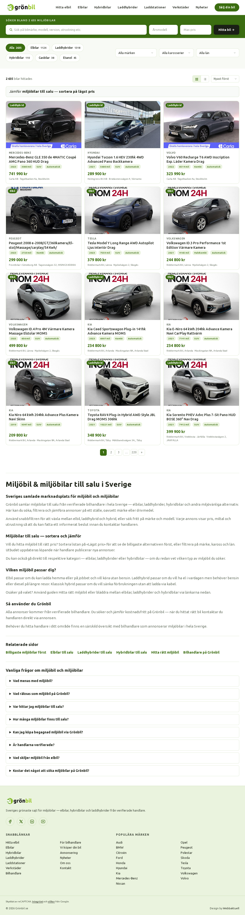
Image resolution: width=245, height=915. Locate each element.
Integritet (37, 901)
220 (134, 452)
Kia (118, 873)
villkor (51, 901)
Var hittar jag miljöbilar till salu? (38, 707)
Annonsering (69, 852)
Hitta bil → (226, 29)
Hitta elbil (63, 7)
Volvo (185, 878)
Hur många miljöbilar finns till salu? (41, 719)
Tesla (184, 863)
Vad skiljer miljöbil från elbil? (36, 758)
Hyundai (121, 868)
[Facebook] (10, 821)
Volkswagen (189, 873)
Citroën (121, 852)
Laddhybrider (128, 7)
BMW (119, 847)
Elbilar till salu (61, 652)
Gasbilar (46, 57)
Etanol (69, 57)
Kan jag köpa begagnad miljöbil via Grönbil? (48, 732)
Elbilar (83, 7)
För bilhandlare (70, 842)
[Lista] (205, 79)
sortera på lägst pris (77, 91)
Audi (119, 842)
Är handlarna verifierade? (34, 745)
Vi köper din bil (70, 847)
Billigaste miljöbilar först (26, 652)
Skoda (185, 857)
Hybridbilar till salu (131, 652)
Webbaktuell (231, 908)
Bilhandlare (13, 873)
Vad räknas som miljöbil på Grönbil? (41, 694)
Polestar (186, 852)
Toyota (186, 868)
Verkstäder (181, 7)
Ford (119, 857)
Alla (15, 47)
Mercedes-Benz (127, 878)
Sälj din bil (227, 7)
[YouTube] (43, 821)
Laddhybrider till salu (95, 652)
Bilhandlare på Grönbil (201, 652)
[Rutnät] (197, 79)
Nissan (120, 883)
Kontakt (65, 868)
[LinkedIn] (32, 821)
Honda (120, 863)
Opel (184, 842)
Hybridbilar (102, 7)
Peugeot (187, 847)
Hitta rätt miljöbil (165, 652)
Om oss (65, 863)
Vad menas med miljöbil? (33, 681)
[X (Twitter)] (21, 821)
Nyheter (202, 7)
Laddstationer (155, 7)
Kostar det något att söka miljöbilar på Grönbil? (51, 771)
